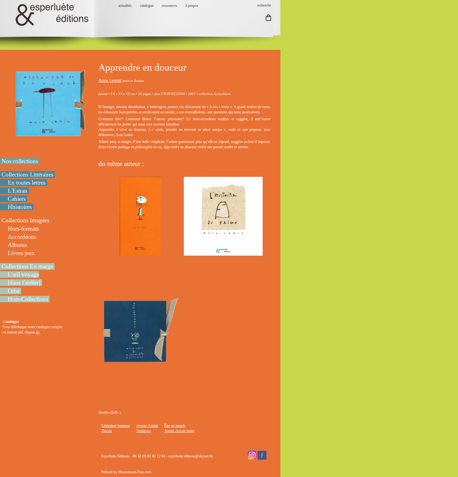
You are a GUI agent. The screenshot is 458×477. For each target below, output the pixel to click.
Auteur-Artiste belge (179, 431)
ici (37, 332)
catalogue (147, 5)
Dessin (107, 431)
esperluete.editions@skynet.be (190, 456)
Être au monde (174, 425)
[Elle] (139, 253)
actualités (125, 5)
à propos (191, 5)
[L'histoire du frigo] (223, 253)
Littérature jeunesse (116, 425)
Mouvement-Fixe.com (134, 472)
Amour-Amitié (147, 425)
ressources (169, 5)
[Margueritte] (140, 367)
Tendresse (143, 431)
